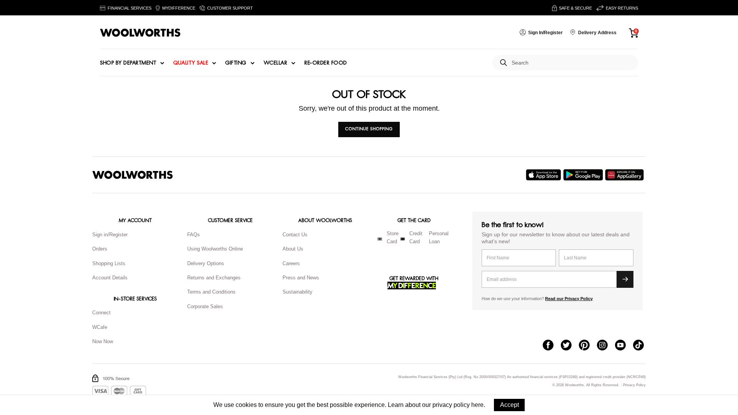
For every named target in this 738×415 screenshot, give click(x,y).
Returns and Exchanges (214, 278)
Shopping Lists (108, 263)
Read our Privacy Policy (569, 298)
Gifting (235, 63)
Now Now (102, 341)
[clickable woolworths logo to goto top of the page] (132, 175)
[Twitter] (570, 346)
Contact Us (295, 234)
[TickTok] (642, 346)
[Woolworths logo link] (140, 32)
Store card (393, 237)
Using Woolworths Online (215, 249)
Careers (291, 263)
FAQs (193, 234)
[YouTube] (624, 346)
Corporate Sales (205, 306)
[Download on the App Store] (544, 175)
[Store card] (379, 239)
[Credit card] (403, 239)
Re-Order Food (325, 63)
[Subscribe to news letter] (625, 279)
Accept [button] (509, 405)
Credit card (415, 237)
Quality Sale (190, 63)
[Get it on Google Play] (584, 175)
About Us (293, 249)
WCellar (276, 63)
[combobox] (572, 63)
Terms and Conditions (211, 292)
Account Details (110, 278)
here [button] (477, 405)
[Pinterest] (588, 346)
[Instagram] (606, 346)
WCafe (99, 327)
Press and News (301, 278)
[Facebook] (552, 346)
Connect (101, 312)
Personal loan (439, 237)
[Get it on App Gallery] (625, 175)
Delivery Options (205, 263)
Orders (99, 249)
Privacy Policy (634, 385)
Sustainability (297, 292)
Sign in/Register (110, 234)
